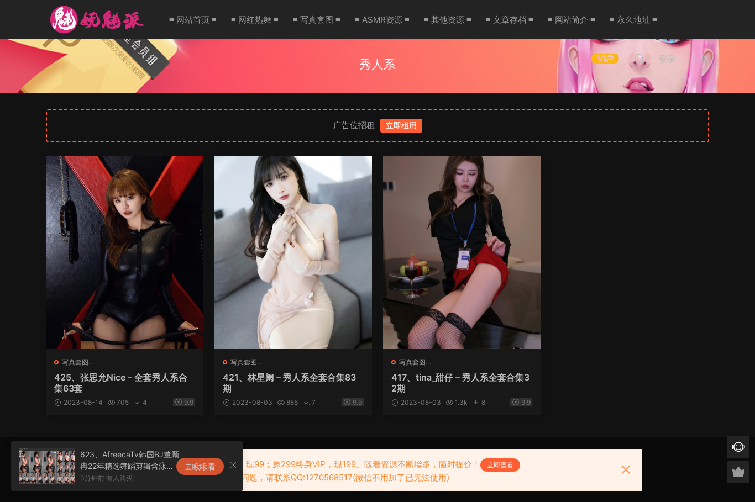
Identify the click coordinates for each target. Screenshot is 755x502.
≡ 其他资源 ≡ (447, 19)
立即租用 (401, 125)
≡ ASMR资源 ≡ (382, 19)
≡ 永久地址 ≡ (633, 19)
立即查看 (500, 465)
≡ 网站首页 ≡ (193, 19)
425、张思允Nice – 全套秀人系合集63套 (120, 383)
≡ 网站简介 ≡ (571, 19)
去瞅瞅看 (200, 466)
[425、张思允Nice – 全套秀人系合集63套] (124, 252)
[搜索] (638, 58)
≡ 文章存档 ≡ (509, 19)
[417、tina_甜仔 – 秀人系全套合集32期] (462, 252)
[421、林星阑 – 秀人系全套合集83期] (293, 252)
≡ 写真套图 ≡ (316, 19)
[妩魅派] (95, 19)
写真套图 (75, 362)
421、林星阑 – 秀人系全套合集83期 (289, 383)
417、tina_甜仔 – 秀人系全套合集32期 (460, 383)
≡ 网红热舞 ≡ (255, 19)
